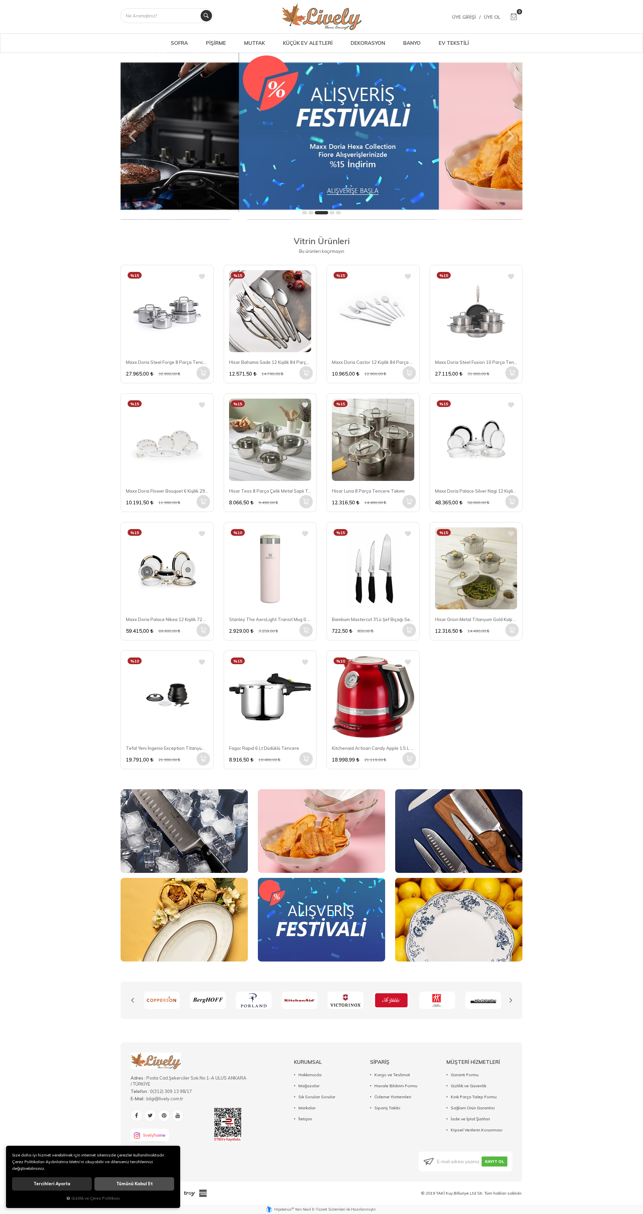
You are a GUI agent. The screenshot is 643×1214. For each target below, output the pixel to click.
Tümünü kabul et (134, 1183)
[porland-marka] (208, 1000)
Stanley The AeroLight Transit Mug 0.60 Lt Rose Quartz (270, 619)
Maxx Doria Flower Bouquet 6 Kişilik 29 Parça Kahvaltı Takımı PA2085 (167, 491)
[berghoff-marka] (162, 1000)
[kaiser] (483, 1000)
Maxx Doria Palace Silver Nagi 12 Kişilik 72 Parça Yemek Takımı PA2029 (476, 491)
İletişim (305, 1118)
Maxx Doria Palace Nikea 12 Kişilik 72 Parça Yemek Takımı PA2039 (167, 619)
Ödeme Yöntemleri (392, 1096)
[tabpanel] (321, 136)
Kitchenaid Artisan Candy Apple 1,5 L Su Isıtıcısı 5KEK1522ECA (373, 748)
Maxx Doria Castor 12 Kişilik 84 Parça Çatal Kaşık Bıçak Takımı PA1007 (373, 362)
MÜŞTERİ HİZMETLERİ (473, 1062)
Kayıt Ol (494, 1161)
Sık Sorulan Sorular (316, 1096)
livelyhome (154, 1135)
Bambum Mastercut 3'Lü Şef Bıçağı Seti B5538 (373, 619)
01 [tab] (304, 212)
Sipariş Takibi (387, 1107)
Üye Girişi (464, 17)
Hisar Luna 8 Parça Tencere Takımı (368, 491)
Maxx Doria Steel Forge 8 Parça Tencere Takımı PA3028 (167, 362)
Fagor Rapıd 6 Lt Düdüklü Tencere (264, 748)
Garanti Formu (465, 1074)
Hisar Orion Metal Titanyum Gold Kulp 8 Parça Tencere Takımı (476, 619)
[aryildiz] (345, 1000)
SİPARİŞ (379, 1062)
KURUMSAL (308, 1062)
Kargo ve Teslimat (392, 1074)
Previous (132, 1000)
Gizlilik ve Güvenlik (468, 1085)
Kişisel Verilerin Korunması (476, 1129)
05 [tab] (338, 212)
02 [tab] (310, 212)
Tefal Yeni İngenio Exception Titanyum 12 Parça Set (167, 748)
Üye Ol (492, 17)
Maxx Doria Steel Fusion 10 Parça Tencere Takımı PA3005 (476, 362)
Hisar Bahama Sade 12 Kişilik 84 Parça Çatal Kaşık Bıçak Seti (270, 362)
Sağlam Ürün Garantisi (473, 1107)
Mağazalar (308, 1085)
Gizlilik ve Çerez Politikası (95, 1198)
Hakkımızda (310, 1074)
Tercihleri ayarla (51, 1183)
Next (510, 1000)
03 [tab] (321, 212)
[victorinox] (299, 1000)
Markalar (306, 1107)
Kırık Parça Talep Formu (474, 1096)
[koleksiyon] (437, 1000)
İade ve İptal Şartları (470, 1118)
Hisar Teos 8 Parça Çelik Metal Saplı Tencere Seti (270, 491)
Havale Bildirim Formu (395, 1085)
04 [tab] (332, 212)
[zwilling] (391, 1000)
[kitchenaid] (254, 1000)
